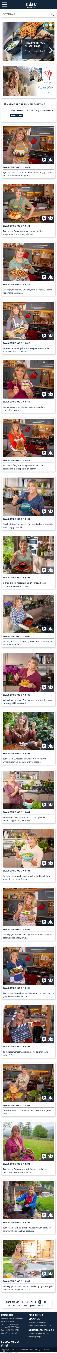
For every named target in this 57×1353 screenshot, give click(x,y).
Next (51, 50)
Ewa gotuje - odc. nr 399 (16, 1105)
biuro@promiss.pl (9, 1333)
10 (45, 1302)
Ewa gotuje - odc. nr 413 (16, 284)
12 (14, 1305)
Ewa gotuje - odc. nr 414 (16, 225)
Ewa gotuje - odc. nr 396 (16, 1281)
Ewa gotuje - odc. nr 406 (16, 694)
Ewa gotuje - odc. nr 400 (16, 1046)
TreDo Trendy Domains (38, 1333)
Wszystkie (16, 115)
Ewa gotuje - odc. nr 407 (16, 636)
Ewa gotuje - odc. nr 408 (16, 577)
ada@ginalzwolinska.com (39, 1325)
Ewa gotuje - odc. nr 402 (16, 929)
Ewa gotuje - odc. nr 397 (16, 1222)
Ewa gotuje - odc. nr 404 (16, 812)
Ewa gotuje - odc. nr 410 (16, 460)
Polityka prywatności (9, 1352)
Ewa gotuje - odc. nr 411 (16, 401)
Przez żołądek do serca (40, 110)
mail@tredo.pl (34, 1336)
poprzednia (12, 1302)
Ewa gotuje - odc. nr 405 (16, 753)
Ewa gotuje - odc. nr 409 (16, 519)
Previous (6, 50)
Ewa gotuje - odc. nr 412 (16, 343)
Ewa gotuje (17, 110)
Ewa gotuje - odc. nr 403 (16, 870)
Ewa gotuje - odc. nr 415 (16, 167)
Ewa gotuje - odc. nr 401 (16, 988)
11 (9, 1305)
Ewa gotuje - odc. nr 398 (16, 1163)
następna (29, 1305)
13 (19, 1305)
